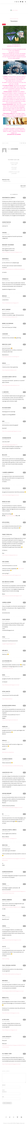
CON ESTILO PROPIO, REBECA (9, 829)
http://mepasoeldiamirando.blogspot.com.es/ (13, 991)
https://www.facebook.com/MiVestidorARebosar (13, 269)
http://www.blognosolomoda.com (10, 720)
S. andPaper (5, 392)
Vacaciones (10, 44)
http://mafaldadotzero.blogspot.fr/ (10, 303)
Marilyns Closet (6, 344)
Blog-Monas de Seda (10, 515)
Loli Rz (4, 946)
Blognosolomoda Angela (9, 705)
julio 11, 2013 (5, 143)
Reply (24, 197)
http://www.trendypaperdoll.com (10, 555)
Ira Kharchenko (6, 407)
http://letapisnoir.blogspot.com (9, 1030)
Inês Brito (5, 650)
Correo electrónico (4, 1091)
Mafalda (4, 296)
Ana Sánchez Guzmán (8, 581)
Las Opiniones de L (7, 660)
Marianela (5, 980)
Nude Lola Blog (5, 958)
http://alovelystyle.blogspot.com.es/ (10, 684)
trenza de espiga (14, 162)
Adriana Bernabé (6, 793)
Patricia (4, 740)
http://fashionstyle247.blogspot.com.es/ (11, 907)
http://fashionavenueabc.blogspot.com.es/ (12, 807)
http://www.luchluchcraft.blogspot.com (11, 575)
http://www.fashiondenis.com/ (9, 370)
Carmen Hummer (6, 602)
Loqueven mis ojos (7, 772)
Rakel (3, 674)
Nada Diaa (5, 845)
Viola (3, 636)
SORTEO (23, 187)
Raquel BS (5, 726)
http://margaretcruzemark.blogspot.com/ (12, 252)
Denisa (4, 363)
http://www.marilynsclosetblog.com (10, 356)
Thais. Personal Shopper (9, 965)
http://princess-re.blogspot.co (9, 838)
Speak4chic (5, 278)
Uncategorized (14, 18)
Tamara (4, 884)
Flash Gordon (6, 619)
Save (4, 24)
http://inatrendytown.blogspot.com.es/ (11, 1064)
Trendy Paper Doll (7, 534)
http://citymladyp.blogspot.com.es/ (10, 495)
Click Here (20, 568)
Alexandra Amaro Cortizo (9, 376)
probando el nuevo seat (14, 171)
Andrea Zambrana (7, 899)
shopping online (6, 181)
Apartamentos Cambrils (8, 197)
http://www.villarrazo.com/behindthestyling (12, 765)
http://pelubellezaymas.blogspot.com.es (11, 940)
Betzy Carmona (6, 309)
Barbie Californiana (7, 323)
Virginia (4, 232)
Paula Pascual (6, 488)
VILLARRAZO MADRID (7, 758)
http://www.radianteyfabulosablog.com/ (11, 974)
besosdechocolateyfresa (8, 752)
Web (3, 1096)
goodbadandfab (6, 437)
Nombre (4, 1085)
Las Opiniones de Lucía (7, 668)
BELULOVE (4, 454)
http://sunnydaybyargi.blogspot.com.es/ (11, 431)
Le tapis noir (5, 1019)
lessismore (14, 149)
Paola (3, 915)
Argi (3, 421)
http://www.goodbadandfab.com (9, 444)
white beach (14, 167)
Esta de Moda (5, 522)
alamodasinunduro (7, 871)
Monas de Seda (6, 501)
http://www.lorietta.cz (7, 698)
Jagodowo (5, 333)
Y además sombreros (8, 472)
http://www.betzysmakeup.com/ (9, 317)
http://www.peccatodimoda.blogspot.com (12, 595)
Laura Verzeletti (6, 1036)
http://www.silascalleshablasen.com (10, 385)
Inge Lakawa (5, 561)
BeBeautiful (5, 997)
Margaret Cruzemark (8, 244)
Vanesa (4, 926)
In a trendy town (7, 1053)
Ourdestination (6, 222)
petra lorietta (6, 691)
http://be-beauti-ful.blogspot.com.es (10, 1013)
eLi (3, 814)
